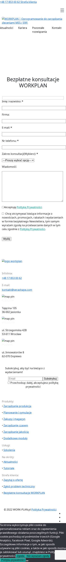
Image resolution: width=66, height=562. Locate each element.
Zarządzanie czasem (16, 425)
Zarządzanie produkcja (17, 406)
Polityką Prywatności (32, 229)
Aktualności (11, 462)
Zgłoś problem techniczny (19, 486)
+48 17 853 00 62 (10, 2)
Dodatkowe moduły (15, 438)
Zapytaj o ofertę (13, 480)
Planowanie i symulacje (18, 412)
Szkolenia (9, 450)
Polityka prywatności (13, 560)
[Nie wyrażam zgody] (27, 560)
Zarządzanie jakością (16, 432)
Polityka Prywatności (44, 509)
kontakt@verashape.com (17, 290)
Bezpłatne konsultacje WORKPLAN (24, 493)
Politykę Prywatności (29, 207)
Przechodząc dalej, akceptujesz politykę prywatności (34, 384)
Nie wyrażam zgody (38, 556)
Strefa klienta (29, 2)
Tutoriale (9, 468)
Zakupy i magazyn (14, 419)
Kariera (22, 28)
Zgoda (20, 556)
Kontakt (57, 28)
